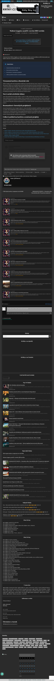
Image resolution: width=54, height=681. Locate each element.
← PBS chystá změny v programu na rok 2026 (12, 191)
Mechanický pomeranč (13, 528)
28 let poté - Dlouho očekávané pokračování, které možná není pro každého (19, 512)
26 (25, 671)
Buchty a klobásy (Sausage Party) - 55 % (16, 542)
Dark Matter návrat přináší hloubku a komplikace (19, 251)
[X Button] (41, 17)
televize (27, 176)
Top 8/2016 (9, 563)
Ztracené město (11, 524)
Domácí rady (20, 638)
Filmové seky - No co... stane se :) (15, 532)
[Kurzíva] (10, 313)
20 (27, 668)
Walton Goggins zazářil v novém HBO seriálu (27, 31)
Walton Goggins (33, 176)
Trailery (16, 647)
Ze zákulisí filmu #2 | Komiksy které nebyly (17, 545)
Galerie (34, 640)
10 (20, 666)
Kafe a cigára (10, 531)
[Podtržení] (12, 313)
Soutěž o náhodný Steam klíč (13, 580)
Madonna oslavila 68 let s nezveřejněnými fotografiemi (22, 391)
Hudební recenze (9, 642)
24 (20, 671)
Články (4, 649)
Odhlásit (9, 600)
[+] (27, 313)
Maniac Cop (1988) (11, 570)
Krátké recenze (36, 642)
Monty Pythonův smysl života (16, 418)
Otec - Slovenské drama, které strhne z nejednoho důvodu (15, 505)
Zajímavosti (29, 647)
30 (34, 671)
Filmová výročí (39, 638)
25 (22, 671)
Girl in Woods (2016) (12, 551)
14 (29, 666)
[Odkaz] (24, 313)
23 (34, 668)
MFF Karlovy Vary (43, 642)
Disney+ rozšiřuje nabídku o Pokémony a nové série (19, 230)
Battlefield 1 (36, 592)
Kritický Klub (22, 642)
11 (22, 666)
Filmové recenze (25, 640)
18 (22, 668)
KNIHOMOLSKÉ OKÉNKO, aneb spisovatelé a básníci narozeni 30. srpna (26, 472)
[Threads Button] (44, 17)
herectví (17, 176)
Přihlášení (49, 304)
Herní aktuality (39, 640)
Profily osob (25, 644)
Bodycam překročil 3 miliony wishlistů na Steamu (21, 466)
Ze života (45, 647)
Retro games (22, 645)
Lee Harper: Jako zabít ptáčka (13, 561)
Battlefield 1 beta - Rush (12, 574)
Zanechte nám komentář (34, 33)
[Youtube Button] (48, 17)
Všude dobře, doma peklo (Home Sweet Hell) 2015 (14, 507)
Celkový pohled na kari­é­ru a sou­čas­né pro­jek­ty (16, 74)
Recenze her (42, 644)
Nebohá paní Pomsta (12, 529)
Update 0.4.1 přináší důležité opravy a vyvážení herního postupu (22, 282)
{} (25, 313)
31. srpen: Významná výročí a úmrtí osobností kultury (37, 587)
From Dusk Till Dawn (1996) (14, 567)
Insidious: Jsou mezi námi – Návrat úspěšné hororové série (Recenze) (26, 443)
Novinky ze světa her (18, 285)
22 (31, 668)
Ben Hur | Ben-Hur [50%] (13, 541)
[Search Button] (51, 17)
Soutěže (36, 645)
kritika (21, 176)
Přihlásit (5, 600)
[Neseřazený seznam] (18, 313)
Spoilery (45, 645)
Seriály (12, 20)
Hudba (4, 642)
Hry (19, 20)
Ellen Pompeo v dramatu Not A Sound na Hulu (18, 261)
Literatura (26, 20)
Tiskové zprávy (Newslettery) (8, 647)
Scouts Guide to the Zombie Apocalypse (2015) (18, 544)
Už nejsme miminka (12, 539)
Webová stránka (8, 185)
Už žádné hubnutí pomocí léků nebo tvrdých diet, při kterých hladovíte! (23, 548)
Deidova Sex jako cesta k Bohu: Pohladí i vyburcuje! (19, 552)
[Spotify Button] (49, 17)
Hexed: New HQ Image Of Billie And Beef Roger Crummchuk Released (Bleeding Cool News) (24, 136)
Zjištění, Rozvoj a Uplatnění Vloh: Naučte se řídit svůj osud (15, 509)
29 (31, 671)
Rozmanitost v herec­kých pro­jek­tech (14, 72)
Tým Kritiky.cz (36, 20)
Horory (45, 640)
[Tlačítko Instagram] (46, 17)
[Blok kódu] (22, 313)
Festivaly (26, 638)
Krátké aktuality (29, 642)
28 (29, 671)
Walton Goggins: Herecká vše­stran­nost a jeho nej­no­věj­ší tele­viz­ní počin (20, 130)
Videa (25, 647)
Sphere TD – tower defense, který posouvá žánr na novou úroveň (24, 411)
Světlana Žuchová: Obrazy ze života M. (16, 549)
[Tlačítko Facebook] (42, 17)
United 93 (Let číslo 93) (13, 522)
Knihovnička (16, 642)
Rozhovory (28, 645)
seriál (24, 176)
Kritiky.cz (46, 3)
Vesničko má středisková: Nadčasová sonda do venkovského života (25, 432)
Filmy (4, 20)
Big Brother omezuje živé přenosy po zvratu (13, 489)
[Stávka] (14, 313)
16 (34, 666)
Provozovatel (45, 20)
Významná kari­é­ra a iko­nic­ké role (13, 68)
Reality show (31, 644)
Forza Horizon (11, 566)
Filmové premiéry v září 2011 (20, 594)
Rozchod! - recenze (12, 527)
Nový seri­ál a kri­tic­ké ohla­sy (12, 70)
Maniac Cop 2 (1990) (11, 571)
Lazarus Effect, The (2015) (13, 560)
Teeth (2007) (10, 577)
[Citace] (20, 313)
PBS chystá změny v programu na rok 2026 (18, 199)
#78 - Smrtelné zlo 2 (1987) (19, 590)
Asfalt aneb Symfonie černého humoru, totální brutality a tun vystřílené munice (25, 557)
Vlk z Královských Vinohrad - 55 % (15, 554)
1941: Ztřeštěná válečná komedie (17, 385)
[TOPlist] (4, 654)
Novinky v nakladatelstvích (8, 644)
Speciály (40, 645)
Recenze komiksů (6, 645)
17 (20, 668)
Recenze (36, 644)
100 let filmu (5, 638)
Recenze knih (47, 644)
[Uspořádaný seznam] (16, 313)
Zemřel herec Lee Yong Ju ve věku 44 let (12, 481)
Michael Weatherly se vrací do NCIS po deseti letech (19, 292)
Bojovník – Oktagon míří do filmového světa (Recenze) (22, 398)
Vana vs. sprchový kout (12, 573)
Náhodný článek (7, 22)
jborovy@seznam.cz (12, 624)
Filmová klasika (32, 638)
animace (11, 176)
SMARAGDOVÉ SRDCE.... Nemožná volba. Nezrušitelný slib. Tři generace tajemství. (29, 461)
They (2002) (10, 576)
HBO (14, 176)
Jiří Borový (18, 33)
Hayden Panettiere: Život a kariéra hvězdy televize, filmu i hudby (24, 437)
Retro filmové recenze (14, 645)
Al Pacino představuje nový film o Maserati (18, 220)
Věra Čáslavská (11, 558)
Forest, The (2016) (12, 547)
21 (29, 668)
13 (27, 666)
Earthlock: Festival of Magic (14, 564)
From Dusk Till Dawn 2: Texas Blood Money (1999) (19, 569)
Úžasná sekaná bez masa (13, 555)
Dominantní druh (13, 587)
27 (27, 671)
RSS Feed (5, 605)
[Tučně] (8, 313)
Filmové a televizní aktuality (27, 28)
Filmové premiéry (17, 640)
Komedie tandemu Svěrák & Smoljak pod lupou (20, 589)
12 (24, 666)
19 (24, 668)
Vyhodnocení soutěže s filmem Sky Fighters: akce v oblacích (21, 525)
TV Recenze (21, 647)
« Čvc (20, 676)
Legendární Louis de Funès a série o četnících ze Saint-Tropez (24, 405)
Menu (5, 17)
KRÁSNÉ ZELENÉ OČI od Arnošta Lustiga (19, 495)
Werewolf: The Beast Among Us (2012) (12, 478)
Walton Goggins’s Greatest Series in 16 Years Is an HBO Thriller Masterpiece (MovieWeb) (23, 132)
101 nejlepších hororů (13, 638)
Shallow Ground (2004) (12, 579)
